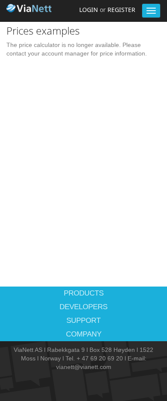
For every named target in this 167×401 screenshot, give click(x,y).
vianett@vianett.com (83, 366)
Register (121, 10)
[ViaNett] (30, 8)
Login (88, 10)
